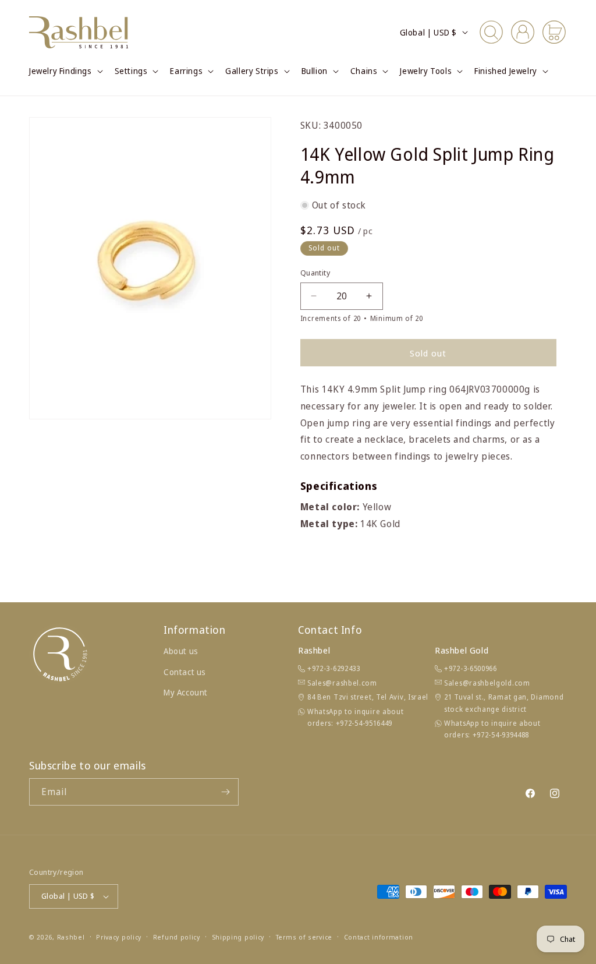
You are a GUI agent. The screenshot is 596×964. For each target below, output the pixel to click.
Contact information (378, 937)
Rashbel (71, 937)
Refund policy (176, 937)
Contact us (185, 671)
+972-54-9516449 (364, 723)
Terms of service (304, 937)
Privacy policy (118, 937)
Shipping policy (238, 937)
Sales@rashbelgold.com (487, 683)
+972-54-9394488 (501, 735)
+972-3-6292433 (333, 668)
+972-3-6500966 (470, 668)
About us (181, 650)
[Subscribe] (225, 792)
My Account (186, 692)
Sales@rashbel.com (342, 683)
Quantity (315, 272)
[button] (65, 71)
